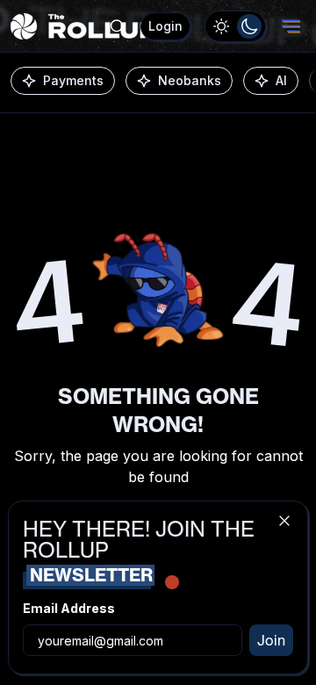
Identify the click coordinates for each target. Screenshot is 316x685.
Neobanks (189, 80)
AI (281, 80)
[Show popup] (117, 26)
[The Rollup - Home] (84, 26)
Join (271, 640)
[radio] (221, 26)
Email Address (69, 608)
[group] (235, 26)
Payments (73, 80)
